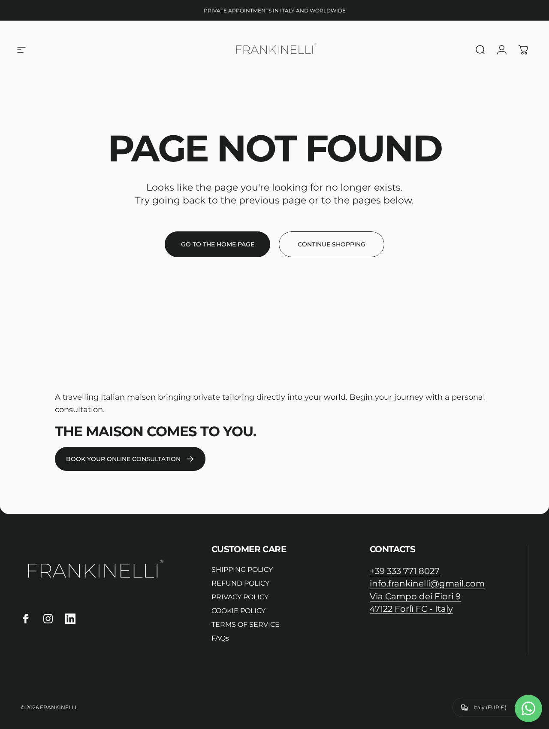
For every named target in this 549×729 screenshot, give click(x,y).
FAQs (220, 638)
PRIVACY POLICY (239, 597)
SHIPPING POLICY (242, 569)
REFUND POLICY (240, 583)
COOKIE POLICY (238, 611)
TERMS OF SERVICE (245, 624)
